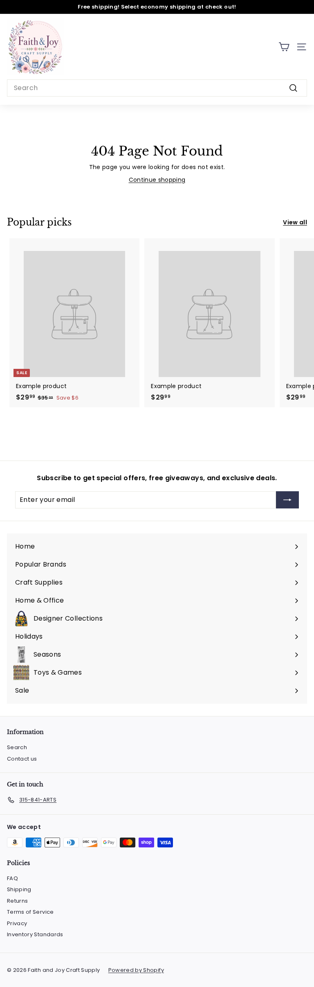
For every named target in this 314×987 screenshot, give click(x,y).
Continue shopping (157, 180)
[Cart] (284, 47)
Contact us (22, 759)
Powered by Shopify (136, 970)
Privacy (17, 923)
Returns (17, 901)
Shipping (19, 889)
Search (17, 747)
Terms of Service (30, 912)
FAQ (12, 878)
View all (295, 222)
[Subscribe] (287, 499)
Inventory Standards (35, 934)
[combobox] (157, 88)
